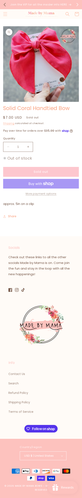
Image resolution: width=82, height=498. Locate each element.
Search (13, 383)
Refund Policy (18, 393)
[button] (5, 14)
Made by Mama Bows (28, 486)
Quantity (9, 138)
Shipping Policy (19, 402)
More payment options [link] (41, 193)
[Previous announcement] (4, 4)
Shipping (9, 123)
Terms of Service (20, 412)
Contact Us (16, 374)
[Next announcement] (77, 4)
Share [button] (12, 216)
